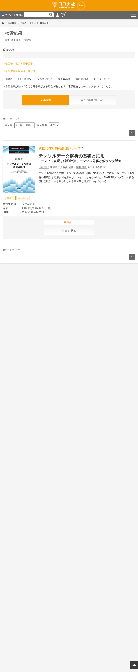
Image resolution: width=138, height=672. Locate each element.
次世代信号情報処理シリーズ (19, 71)
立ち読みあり (44, 78)
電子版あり (64, 78)
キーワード (10, 15)
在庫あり (11, 78)
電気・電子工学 (24, 63)
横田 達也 (81, 167)
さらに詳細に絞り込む (92, 100)
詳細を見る (69, 230)
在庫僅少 (26, 78)
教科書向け (82, 78)
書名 (21, 15)
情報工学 (8, 63)
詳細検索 (12, 23)
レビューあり (101, 78)
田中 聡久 (44, 167)
